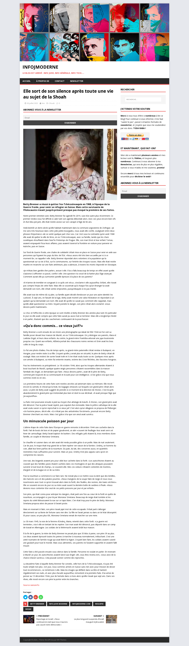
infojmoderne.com (81, 604)
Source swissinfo (31, 585)
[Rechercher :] (143, 99)
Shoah (52, 103)
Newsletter (76, 81)
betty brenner (37, 604)
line (43, 103)
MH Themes (61, 640)
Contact (59, 81)
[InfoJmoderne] (94, 59)
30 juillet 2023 (32, 103)
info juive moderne (58, 604)
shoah (28, 609)
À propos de (42, 81)
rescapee (99, 604)
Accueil (27, 81)
